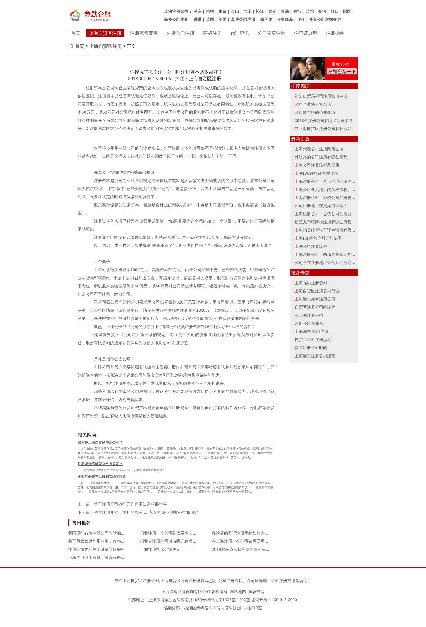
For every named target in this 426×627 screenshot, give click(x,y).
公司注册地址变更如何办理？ (321, 205)
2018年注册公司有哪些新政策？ (324, 120)
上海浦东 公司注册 (311, 331)
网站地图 (238, 591)
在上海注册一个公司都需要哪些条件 (244, 541)
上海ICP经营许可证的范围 (318, 238)
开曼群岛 (285, 19)
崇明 (210, 11)
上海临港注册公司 (311, 282)
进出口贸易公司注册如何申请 (321, 96)
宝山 (247, 11)
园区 (347, 11)
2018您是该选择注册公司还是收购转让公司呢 (253, 549)
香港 (198, 19)
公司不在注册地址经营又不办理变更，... (331, 262)
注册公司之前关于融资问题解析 (96, 549)
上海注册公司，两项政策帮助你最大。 (329, 254)
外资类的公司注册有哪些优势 (321, 157)
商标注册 (212, 33)
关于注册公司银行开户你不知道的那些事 (130, 504)
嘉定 (272, 11)
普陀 (310, 11)
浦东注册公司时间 (311, 347)
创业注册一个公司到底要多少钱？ (170, 533)
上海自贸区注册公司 (141, 580)
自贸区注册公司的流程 (315, 307)
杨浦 (322, 11)
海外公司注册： (178, 19)
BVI (300, 19)
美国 (223, 19)
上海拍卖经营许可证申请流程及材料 (327, 230)
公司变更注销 (271, 33)
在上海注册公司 (309, 315)
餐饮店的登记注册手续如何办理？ (242, 533)
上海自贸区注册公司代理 (317, 291)
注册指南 (335, 33)
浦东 (198, 11)
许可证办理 (305, 33)
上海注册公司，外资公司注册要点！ (327, 197)
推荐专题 (256, 591)
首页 (75, 33)
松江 (260, 11)
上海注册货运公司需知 (160, 549)
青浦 (285, 11)
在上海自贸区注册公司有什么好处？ (327, 128)
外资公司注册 (180, 33)
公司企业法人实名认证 (315, 104)
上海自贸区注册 (105, 33)
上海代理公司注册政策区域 (319, 149)
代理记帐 (239, 33)
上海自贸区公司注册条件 (182, 580)
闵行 (297, 11)
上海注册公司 (176, 11)
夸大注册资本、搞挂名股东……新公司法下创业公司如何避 (146, 512)
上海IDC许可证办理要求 (316, 173)
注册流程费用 (144, 33)
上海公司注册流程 (311, 246)
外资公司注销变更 (325, 19)
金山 (235, 11)
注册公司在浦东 (309, 323)
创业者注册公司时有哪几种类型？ (170, 541)
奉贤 (223, 11)
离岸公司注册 (243, 19)
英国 (210, 19)
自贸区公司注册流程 (313, 339)
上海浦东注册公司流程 (315, 355)
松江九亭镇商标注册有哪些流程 (323, 222)
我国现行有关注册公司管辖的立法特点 (102, 533)
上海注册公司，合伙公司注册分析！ (327, 213)
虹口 (335, 11)
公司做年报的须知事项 (315, 112)
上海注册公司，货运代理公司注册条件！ (331, 181)
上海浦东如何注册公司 (315, 299)
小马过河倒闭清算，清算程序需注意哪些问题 (108, 557)
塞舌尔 (266, 19)
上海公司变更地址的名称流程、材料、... (331, 189)
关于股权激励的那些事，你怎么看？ (100, 541)
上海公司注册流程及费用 (317, 165)
